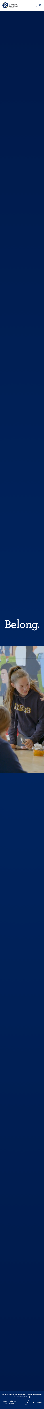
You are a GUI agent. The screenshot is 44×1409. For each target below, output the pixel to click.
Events (39, 1402)
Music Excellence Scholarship (9, 1402)
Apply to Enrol (27, 1402)
